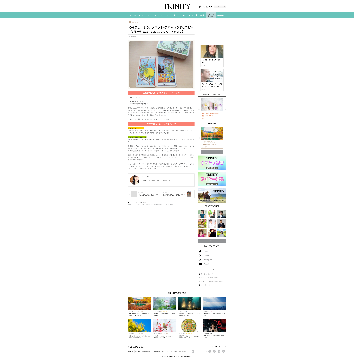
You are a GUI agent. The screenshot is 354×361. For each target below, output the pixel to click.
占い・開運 (135, 22)
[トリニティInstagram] (207, 7)
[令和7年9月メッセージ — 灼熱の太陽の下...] (212, 133)
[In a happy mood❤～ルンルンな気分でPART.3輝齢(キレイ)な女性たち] (189, 194)
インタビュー (191, 311)
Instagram (208, 260)
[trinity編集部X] (214, 351)
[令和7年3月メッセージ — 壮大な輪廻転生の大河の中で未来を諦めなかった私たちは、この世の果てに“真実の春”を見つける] (139, 325)
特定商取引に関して (147, 351)
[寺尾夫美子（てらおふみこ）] (202, 233)
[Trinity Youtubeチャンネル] (223, 351)
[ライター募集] (212, 178)
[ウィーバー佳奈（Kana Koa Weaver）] (212, 213)
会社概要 (137, 351)
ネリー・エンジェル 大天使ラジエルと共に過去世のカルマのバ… (148, 194)
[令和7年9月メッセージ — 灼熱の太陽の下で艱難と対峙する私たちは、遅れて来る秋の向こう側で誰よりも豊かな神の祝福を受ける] (139, 303)
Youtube (207, 264)
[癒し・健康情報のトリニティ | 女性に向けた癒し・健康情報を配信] (177, 6)
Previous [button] (198, 109)
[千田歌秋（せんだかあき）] (212, 233)
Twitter (206, 255)
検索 (224, 6)
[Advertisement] (212, 31)
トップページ (133, 202)
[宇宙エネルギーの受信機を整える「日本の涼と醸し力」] (164, 303)
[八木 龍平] (221, 213)
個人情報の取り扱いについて (161, 351)
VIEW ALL (212, 241)
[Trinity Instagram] (219, 351)
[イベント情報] (212, 162)
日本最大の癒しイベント (208, 274)
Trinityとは (130, 351)
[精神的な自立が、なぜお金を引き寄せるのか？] (214, 303)
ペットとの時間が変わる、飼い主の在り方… (211, 115)
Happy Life (165, 311)
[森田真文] (212, 223)
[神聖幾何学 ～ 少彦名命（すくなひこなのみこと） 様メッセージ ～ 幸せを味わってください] (189, 325)
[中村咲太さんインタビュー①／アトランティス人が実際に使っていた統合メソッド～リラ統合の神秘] (189, 303)
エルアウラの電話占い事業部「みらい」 (213, 281)
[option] (212, 109)
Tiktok (206, 251)
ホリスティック (205, 285)
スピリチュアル (215, 311)
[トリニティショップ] (211, 15)
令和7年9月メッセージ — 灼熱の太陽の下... (210, 143)
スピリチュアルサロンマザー (209, 277)
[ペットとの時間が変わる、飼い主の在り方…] (212, 104)
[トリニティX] (204, 7)
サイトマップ (173, 351)
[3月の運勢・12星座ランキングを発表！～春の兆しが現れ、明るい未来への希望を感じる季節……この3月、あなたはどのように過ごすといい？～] (164, 325)
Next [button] (225, 109)
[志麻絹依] (202, 213)
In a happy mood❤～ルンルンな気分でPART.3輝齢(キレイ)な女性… (174, 194)
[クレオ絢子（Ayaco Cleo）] (202, 223)
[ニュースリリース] (212, 195)
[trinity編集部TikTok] (209, 351)
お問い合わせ (182, 351)
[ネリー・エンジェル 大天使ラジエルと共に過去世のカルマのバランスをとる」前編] (134, 194)
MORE (212, 152)
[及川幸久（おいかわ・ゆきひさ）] (221, 223)
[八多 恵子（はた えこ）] (221, 233)
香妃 (148, 176)
